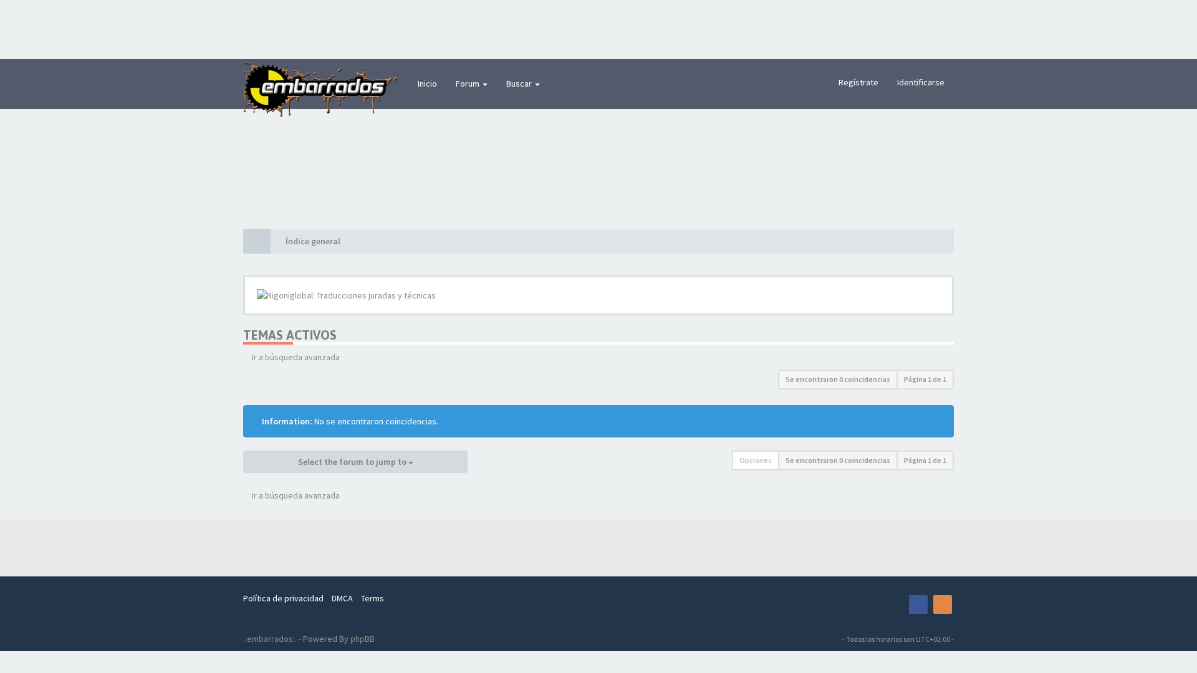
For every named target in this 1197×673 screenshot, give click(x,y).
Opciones (755, 460)
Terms (372, 598)
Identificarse (921, 82)
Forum (468, 83)
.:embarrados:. (270, 638)
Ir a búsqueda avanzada (296, 357)
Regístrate (858, 82)
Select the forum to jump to (353, 461)
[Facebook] (918, 604)
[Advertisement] (598, 28)
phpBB (362, 638)
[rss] (942, 604)
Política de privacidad (283, 598)
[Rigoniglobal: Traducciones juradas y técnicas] (598, 295)
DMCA (342, 598)
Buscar (520, 83)
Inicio (427, 83)
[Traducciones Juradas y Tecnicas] (894, 604)
